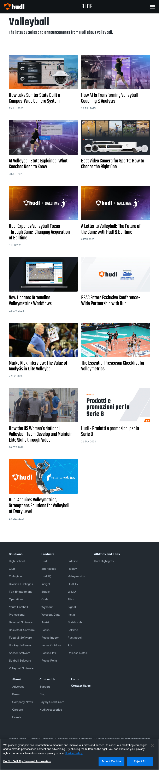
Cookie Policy (74, 753)
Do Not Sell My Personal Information (27, 761)
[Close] (152, 745)
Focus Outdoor (51, 645)
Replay (72, 568)
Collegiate (15, 576)
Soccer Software (19, 653)
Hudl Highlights (104, 561)
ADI (70, 645)
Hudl (44, 561)
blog (87, 6)
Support (45, 686)
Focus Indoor (50, 637)
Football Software (20, 637)
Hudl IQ (46, 576)
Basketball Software (22, 630)
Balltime (73, 630)
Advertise (18, 686)
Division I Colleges (21, 584)
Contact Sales (81, 685)
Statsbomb (75, 622)
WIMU (72, 591)
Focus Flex (48, 653)
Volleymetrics (76, 576)
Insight (45, 584)
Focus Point (49, 660)
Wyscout (47, 607)
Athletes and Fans (107, 554)
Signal (72, 607)
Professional (17, 614)
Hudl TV (73, 584)
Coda (44, 599)
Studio (45, 591)
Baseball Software (21, 622)
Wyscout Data (50, 614)
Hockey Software (20, 645)
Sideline (73, 561)
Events (16, 717)
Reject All (140, 761)
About (16, 679)
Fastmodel (75, 637)
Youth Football (18, 607)
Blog (42, 694)
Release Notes (77, 653)
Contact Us (47, 679)
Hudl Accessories (51, 709)
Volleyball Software (21, 668)
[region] (79, 754)
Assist (45, 622)
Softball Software (20, 660)
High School (17, 561)
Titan (71, 599)
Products (47, 554)
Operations (16, 599)
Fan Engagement (20, 591)
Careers (17, 709)
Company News (22, 702)
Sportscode (48, 568)
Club (12, 568)
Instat (71, 614)
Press (16, 694)
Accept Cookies (111, 761)
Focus (45, 630)
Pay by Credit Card (52, 702)
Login (75, 679)
